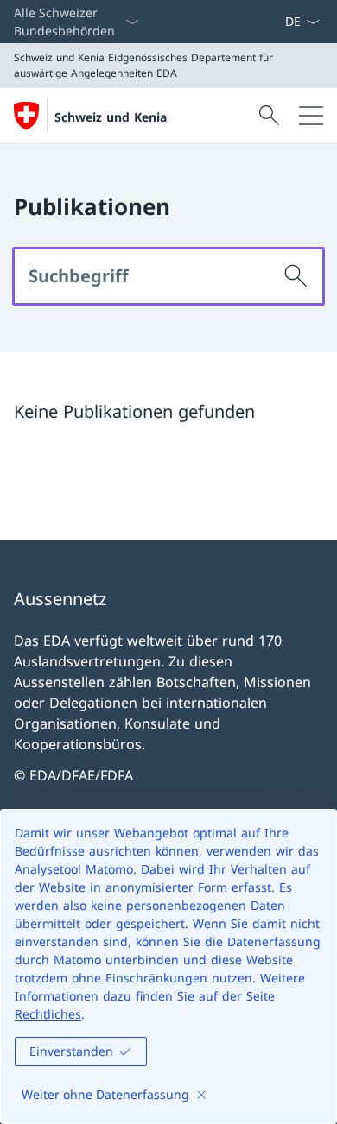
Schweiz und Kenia (110, 117)
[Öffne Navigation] (311, 115)
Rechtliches (48, 1014)
